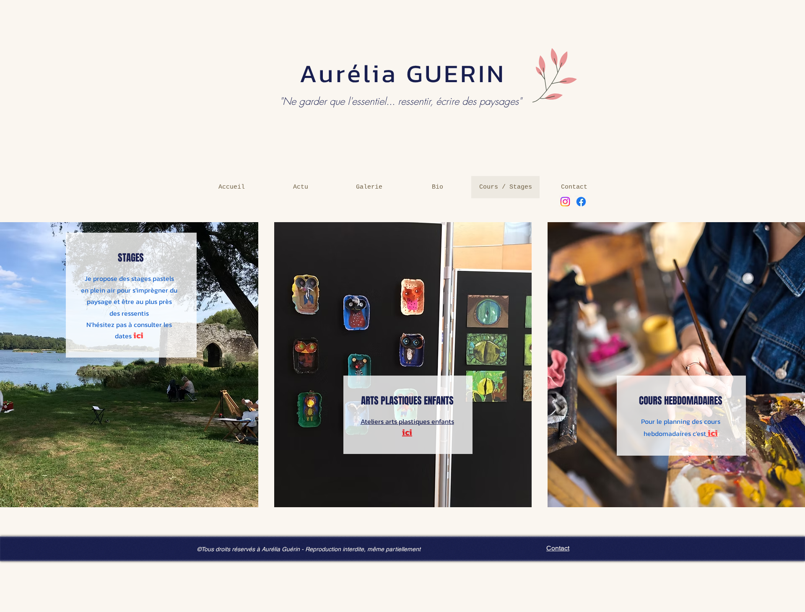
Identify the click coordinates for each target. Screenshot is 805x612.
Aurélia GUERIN (402, 73)
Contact (557, 548)
